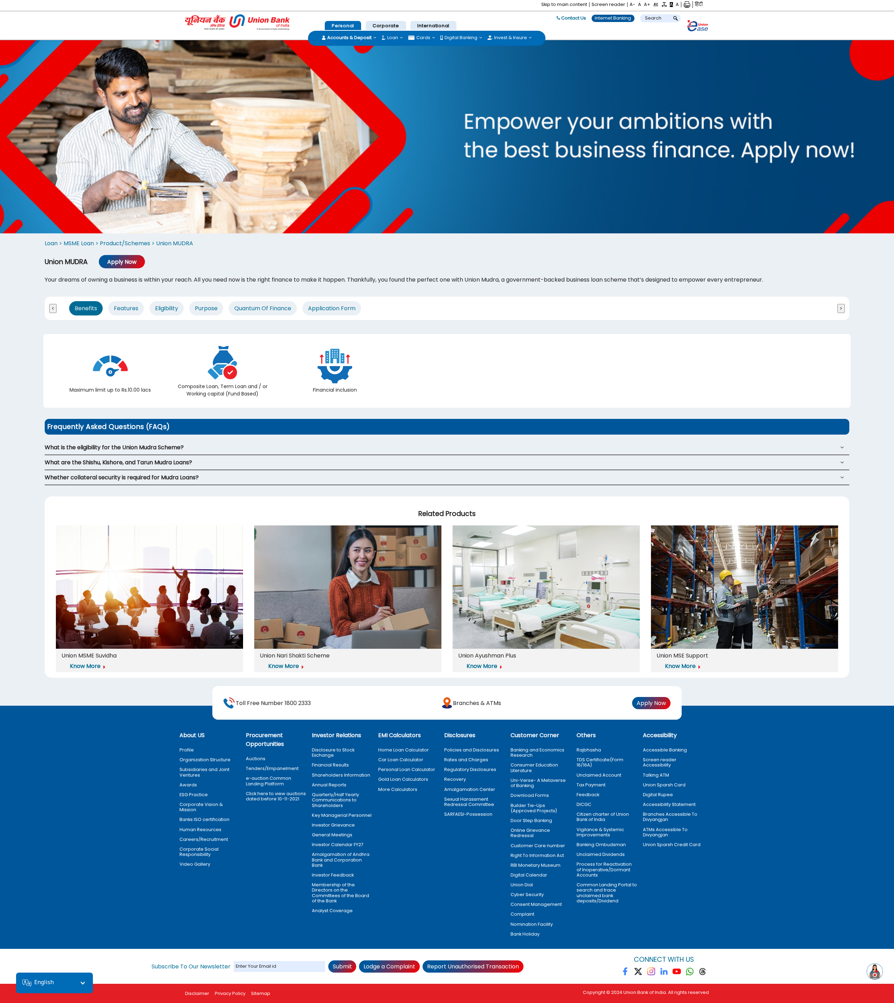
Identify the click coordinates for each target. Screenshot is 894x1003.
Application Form (332, 308)
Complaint (522, 914)
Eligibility (166, 308)
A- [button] (632, 4)
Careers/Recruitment (203, 839)
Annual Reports (329, 784)
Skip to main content (564, 4)
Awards (188, 784)
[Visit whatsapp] (689, 972)
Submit (342, 966)
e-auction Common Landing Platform (268, 781)
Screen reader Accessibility (659, 762)
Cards (423, 38)
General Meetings (332, 834)
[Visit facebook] (625, 972)
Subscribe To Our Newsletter (191, 966)
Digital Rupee (658, 794)
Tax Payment (591, 784)
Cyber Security (527, 894)
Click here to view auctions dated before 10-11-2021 (276, 796)
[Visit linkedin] (664, 972)
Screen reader (608, 4)
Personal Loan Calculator (406, 769)
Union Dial (522, 884)
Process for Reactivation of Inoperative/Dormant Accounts (604, 870)
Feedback (588, 794)
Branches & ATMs (477, 703)
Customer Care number (538, 845)
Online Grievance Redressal (530, 833)
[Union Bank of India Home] (237, 22)
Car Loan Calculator (400, 759)
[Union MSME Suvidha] (149, 588)
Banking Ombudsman (601, 844)
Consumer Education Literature (534, 767)
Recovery (455, 779)
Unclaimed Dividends (601, 854)
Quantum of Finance (262, 308)
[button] (656, 4)
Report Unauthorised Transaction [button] (473, 966)
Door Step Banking (531, 820)
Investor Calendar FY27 (338, 844)
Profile (186, 750)
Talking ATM (656, 775)
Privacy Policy (230, 993)
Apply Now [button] (122, 262)
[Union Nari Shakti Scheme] (347, 588)
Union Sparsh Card (664, 784)
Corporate (386, 26)
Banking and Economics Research (537, 752)
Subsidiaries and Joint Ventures (204, 772)
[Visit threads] (702, 972)
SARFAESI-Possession (468, 814)
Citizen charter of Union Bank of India (603, 817)
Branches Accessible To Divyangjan (670, 817)
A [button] (639, 4)
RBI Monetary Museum (535, 865)
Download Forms (530, 795)
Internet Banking (613, 18)
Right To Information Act (537, 855)
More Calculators (397, 789)
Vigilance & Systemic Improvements (600, 832)
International (433, 26)
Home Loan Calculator (403, 750)
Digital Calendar (529, 875)
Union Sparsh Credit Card (672, 844)
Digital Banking (461, 38)
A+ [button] (647, 4)
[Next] (841, 308)
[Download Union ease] (697, 26)
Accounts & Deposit (349, 38)
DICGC (584, 804)
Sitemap (260, 993)
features (126, 308)
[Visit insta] (651, 972)
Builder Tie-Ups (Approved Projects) (534, 808)
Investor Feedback (333, 875)
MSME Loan (79, 243)
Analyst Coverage (332, 910)
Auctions (255, 758)
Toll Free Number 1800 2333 (273, 703)
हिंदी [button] (699, 4)
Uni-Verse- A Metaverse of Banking (538, 783)
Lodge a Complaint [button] (389, 966)
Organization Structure (204, 759)
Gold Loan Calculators (403, 779)
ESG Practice (193, 794)
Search (653, 18)
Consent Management (536, 904)
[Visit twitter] (638, 972)
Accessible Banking (665, 750)
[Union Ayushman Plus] (546, 588)
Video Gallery (194, 864)
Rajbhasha (589, 750)
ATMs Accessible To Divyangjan (665, 832)
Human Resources (200, 829)
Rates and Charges (466, 759)
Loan (392, 38)
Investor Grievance (333, 825)
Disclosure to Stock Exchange (333, 752)
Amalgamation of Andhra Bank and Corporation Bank (340, 860)
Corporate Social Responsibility (199, 851)
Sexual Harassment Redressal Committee (469, 802)
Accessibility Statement (669, 804)
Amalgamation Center (469, 789)
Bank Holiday (525, 934)
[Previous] (53, 308)
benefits (86, 308)
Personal (343, 26)
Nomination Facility (532, 924)
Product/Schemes (126, 243)
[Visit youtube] (676, 972)
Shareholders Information (341, 775)
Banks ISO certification (204, 819)
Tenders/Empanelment (272, 768)
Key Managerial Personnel (342, 815)
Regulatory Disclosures (470, 769)
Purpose (206, 308)
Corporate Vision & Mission (201, 807)
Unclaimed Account (599, 775)
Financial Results (330, 765)
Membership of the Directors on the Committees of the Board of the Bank (340, 892)
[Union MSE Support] (744, 588)
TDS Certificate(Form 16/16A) (600, 762)
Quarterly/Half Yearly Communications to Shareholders (335, 800)
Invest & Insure (510, 38)
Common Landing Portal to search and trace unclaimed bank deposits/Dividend (607, 892)
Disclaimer (197, 993)
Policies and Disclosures (471, 750)
